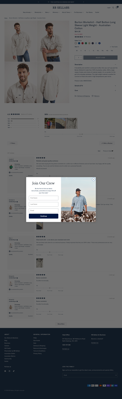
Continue (43, 216)
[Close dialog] (93, 179)
